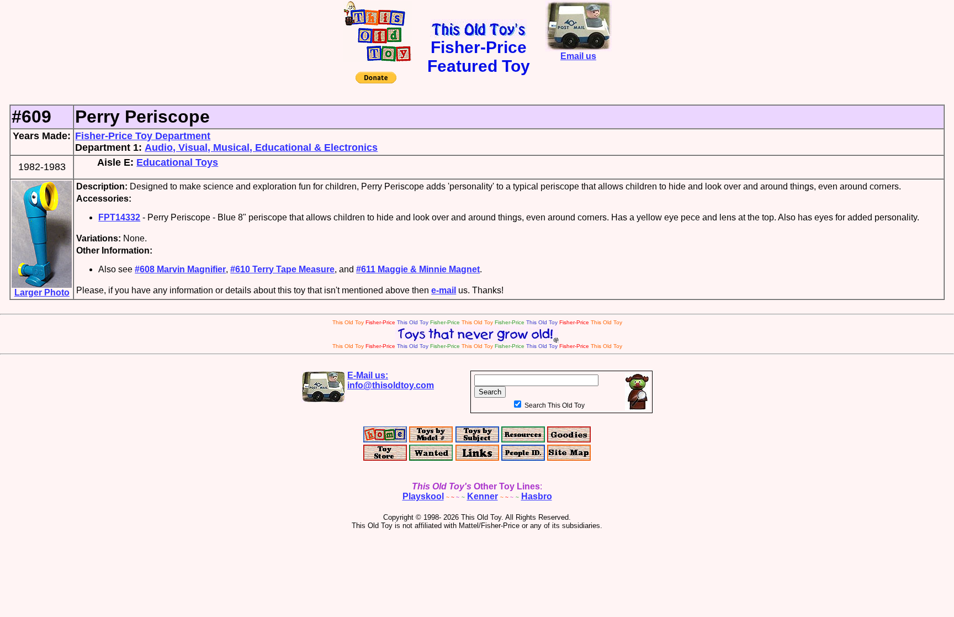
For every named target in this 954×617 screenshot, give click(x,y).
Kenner (482, 496)
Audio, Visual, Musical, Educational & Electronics (261, 147)
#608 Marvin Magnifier (180, 269)
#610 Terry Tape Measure (282, 269)
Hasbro (536, 496)
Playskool (423, 496)
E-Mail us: (390, 380)
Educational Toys (177, 162)
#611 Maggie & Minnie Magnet (418, 269)
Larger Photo (42, 292)
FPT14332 (119, 217)
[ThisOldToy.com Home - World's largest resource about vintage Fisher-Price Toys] (377, 59)
